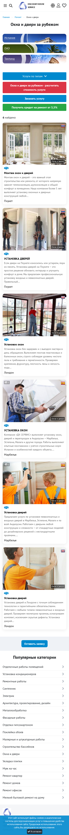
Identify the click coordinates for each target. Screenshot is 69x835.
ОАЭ (7, 48)
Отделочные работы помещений (23, 666)
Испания (9, 38)
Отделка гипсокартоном (18, 725)
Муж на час (10, 768)
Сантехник (9, 688)
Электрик (8, 696)
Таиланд (9, 58)
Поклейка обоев (13, 732)
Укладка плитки (12, 761)
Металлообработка (15, 710)
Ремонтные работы (14, 681)
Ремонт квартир (12, 775)
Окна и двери (11, 754)
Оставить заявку (34, 643)
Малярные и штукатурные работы (24, 739)
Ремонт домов (11, 783)
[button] (53, 5)
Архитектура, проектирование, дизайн (26, 703)
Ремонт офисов (12, 790)
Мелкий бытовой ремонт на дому (23, 797)
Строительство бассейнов (18, 746)
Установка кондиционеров (19, 674)
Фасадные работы (14, 717)
